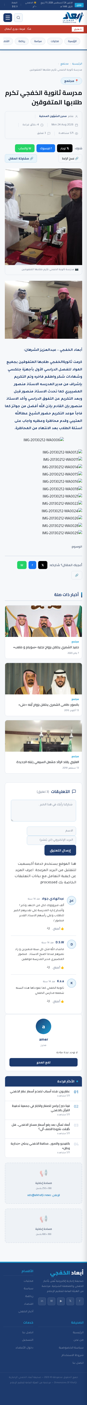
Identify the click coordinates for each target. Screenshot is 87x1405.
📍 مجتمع (71, 81)
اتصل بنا (78, 1363)
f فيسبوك (46, 148)
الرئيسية (72, 41)
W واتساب (24, 148)
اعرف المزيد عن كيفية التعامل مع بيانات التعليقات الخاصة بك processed (45, 877)
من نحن (78, 1340)
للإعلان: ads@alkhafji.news (43, 1195)
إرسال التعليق (60, 850)
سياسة (38, 41)
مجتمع (64, 64)
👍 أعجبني (58, 928)
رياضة (21, 41)
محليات (55, 41)
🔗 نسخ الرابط (70, 158)
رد (48, 928)
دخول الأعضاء (24, 1348)
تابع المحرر (44, 1062)
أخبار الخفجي (25, 1311)
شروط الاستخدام (73, 1355)
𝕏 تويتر (64, 148)
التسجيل (27, 1340)
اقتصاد (5, 41)
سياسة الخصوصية (71, 1348)
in (42, 1301)
